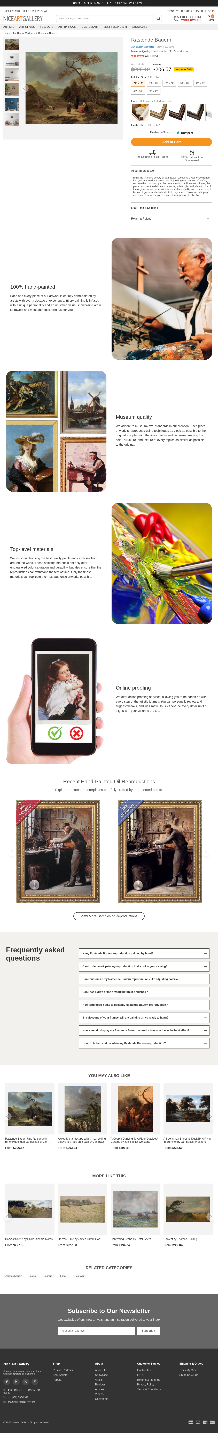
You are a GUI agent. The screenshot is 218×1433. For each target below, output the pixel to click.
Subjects (46, 26)
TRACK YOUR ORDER (179, 11)
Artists (8, 26)
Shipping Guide (188, 1374)
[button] (24, 88)
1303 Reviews (151, 56)
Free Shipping (189, 18)
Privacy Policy (145, 1384)
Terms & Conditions (149, 1389)
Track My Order (188, 1370)
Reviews (100, 1384)
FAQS (140, 1374)
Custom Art (90, 26)
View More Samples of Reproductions (109, 916)
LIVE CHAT (41, 11)
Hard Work (80, 1276)
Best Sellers (60, 1374)
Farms (63, 1276)
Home (6, 33)
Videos (99, 1394)
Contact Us (144, 1370)
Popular (57, 1379)
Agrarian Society (13, 1276)
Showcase (139, 26)
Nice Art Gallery (28, 19)
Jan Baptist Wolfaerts (24, 33)
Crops (33, 1276)
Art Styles (27, 26)
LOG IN (210, 11)
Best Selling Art (115, 26)
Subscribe (148, 1330)
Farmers (48, 1276)
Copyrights (101, 1398)
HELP (26, 11)
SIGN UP (199, 11)
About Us (100, 1370)
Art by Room (67, 26)
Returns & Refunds (148, 1379)
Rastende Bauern (47, 33)
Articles (99, 1389)
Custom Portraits (63, 1370)
